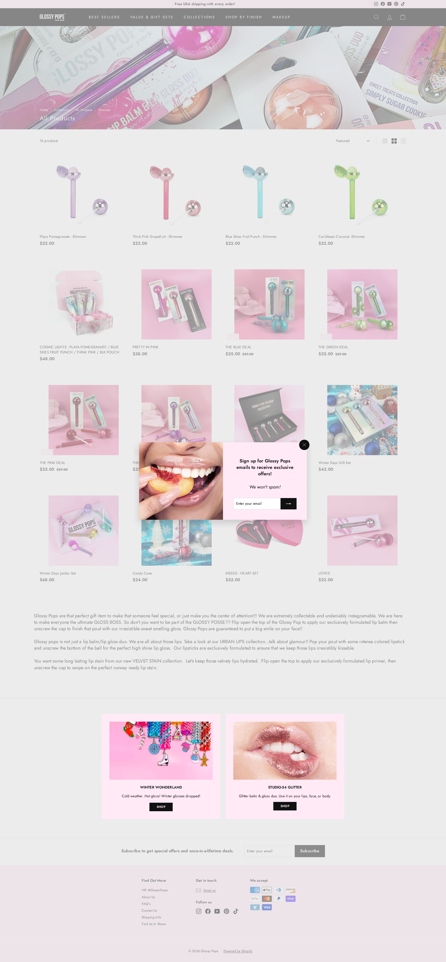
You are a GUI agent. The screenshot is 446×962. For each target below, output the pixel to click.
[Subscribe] (289, 503)
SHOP (161, 807)
